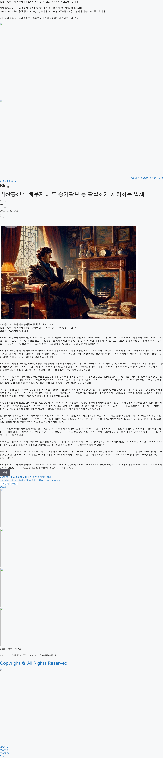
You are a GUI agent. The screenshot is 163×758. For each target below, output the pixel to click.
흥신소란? (136, 177)
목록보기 (4, 483)
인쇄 (5, 472)
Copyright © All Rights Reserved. (34, 663)
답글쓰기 (14, 483)
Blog (161, 177)
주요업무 (145, 177)
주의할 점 (154, 177)
